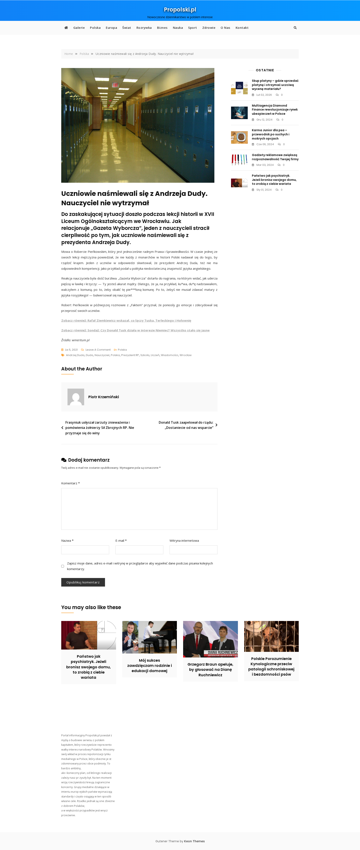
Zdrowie (209, 27)
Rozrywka (144, 27)
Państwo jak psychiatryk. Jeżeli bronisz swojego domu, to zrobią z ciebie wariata (274, 180)
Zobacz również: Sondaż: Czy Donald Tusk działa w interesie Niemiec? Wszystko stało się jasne (135, 330)
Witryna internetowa (184, 540)
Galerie (79, 27)
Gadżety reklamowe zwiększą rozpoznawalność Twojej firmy (275, 157)
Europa (111, 27)
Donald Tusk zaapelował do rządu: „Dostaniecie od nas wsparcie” (186, 425)
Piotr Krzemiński (103, 396)
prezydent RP (130, 355)
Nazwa (67, 540)
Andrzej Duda (75, 355)
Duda (89, 355)
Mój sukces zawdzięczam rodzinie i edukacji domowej (149, 665)
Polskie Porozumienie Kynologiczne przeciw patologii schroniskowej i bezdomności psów (271, 666)
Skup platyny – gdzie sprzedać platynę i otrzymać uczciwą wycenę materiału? (275, 85)
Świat (126, 27)
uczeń (155, 355)
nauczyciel (102, 355)
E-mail (121, 540)
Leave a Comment (98, 350)
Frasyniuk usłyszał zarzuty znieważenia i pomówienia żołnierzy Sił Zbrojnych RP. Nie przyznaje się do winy (99, 427)
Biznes (162, 27)
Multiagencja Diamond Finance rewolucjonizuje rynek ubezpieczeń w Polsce (275, 109)
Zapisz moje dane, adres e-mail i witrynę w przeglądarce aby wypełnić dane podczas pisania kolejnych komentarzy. (140, 566)
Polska (95, 27)
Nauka (178, 27)
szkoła (144, 355)
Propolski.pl (180, 9)
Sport (192, 27)
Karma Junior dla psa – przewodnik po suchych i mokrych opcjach (270, 134)
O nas (225, 27)
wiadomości (169, 355)
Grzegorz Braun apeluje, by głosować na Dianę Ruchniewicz (210, 669)
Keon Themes (194, 841)
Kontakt (242, 27)
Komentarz (70, 483)
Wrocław (186, 355)
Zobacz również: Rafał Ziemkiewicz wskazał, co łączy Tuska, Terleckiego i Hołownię (126, 320)
